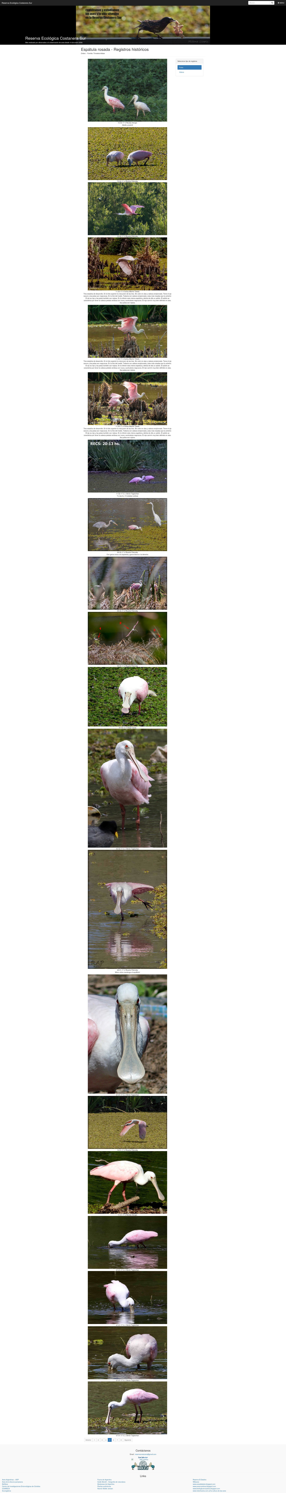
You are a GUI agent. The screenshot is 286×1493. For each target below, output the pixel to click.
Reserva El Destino (199, 1479)
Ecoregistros (6, 1491)
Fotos (181, 67)
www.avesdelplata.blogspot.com (204, 1484)
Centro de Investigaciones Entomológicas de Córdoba (21, 1486)
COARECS (6, 1488)
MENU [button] (281, 3)
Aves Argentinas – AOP (10, 1479)
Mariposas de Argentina (105, 1484)
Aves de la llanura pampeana (12, 1482)
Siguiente (127, 1440)
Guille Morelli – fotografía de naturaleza (111, 1482)
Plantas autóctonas (104, 1486)
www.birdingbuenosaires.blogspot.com (206, 1488)
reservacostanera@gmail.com (145, 1454)
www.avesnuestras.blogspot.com (204, 1486)
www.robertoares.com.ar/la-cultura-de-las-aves (209, 1491)
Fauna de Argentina (104, 1479)
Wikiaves (196, 1482)
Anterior (88, 1440)
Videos (181, 72)
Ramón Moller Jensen (105, 1488)
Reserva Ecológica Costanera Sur (17, 2)
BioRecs (5, 1484)
